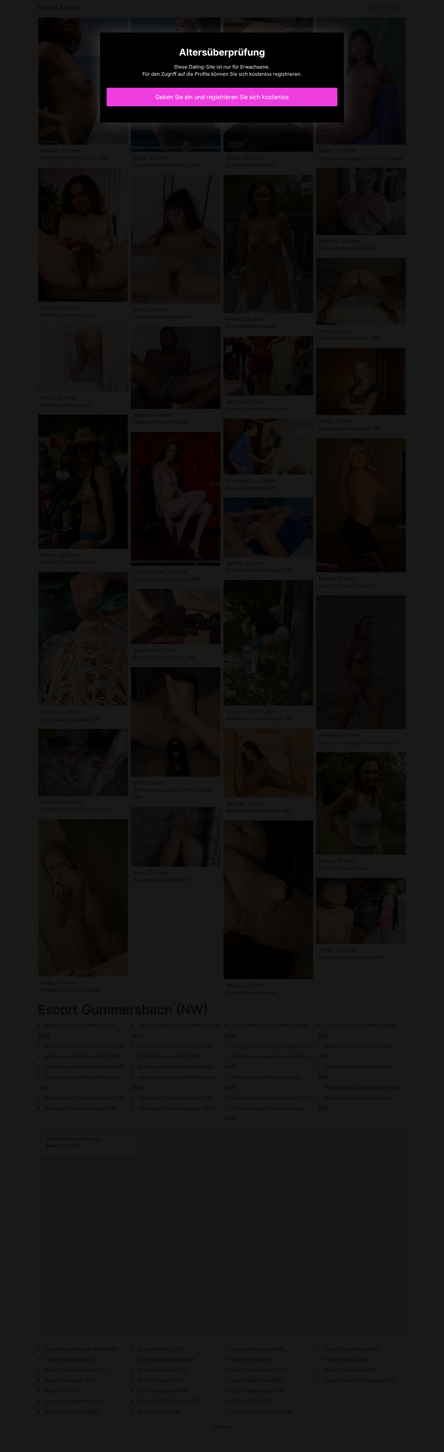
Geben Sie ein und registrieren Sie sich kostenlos (222, 97)
